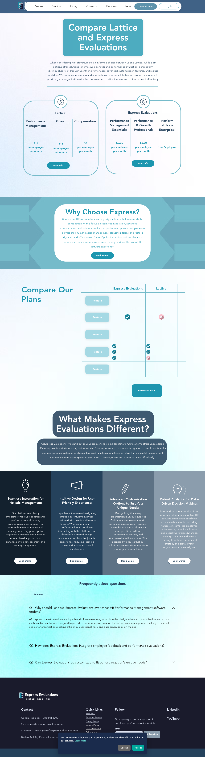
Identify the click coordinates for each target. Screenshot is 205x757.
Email (117, 729)
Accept (138, 747)
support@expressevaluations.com (59, 730)
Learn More (80, 740)
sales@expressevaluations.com (45, 724)
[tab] (38, 594)
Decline (124, 747)
